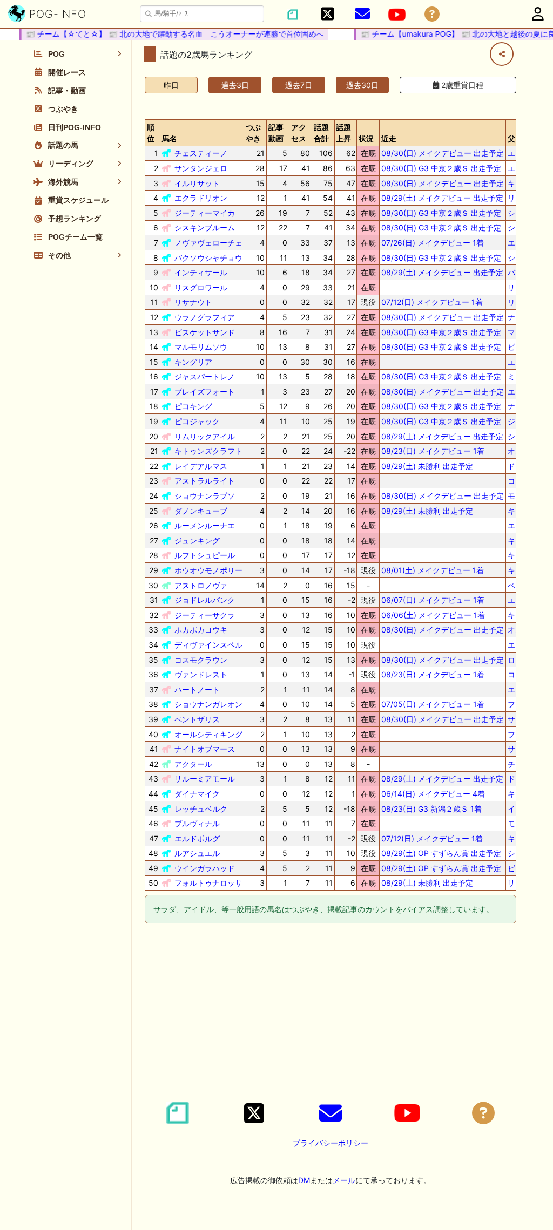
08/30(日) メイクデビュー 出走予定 (442, 153)
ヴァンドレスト (200, 674)
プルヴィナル (197, 823)
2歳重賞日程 (461, 85)
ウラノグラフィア (204, 317)
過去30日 (362, 85)
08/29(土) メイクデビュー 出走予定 (442, 197)
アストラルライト (204, 480)
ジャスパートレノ (204, 376)
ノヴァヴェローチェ (208, 242)
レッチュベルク (200, 808)
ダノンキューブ (200, 510)
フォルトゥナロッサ (208, 882)
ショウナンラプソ (204, 495)
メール (344, 1180)
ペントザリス (197, 719)
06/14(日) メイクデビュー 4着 (433, 793)
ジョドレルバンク (204, 599)
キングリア (193, 361)
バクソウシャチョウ (208, 257)
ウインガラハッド (204, 868)
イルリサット (197, 183)
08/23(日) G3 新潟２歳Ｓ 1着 (431, 808)
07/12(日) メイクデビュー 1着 (432, 302)
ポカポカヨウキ (200, 629)
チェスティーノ (200, 153)
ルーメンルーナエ (204, 525)
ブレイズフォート (204, 391)
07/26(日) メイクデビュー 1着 (432, 242)
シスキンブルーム (204, 227)
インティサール (200, 272)
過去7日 (298, 85)
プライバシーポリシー (330, 1142)
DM (304, 1180)
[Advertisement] (330, 1014)
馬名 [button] (169, 138)
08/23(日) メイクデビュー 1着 (432, 451)
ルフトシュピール (204, 555)
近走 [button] (388, 138)
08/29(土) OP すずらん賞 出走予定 (441, 853)
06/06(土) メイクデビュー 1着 (433, 615)
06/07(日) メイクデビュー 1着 (432, 599)
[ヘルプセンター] (432, 14)
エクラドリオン (200, 197)
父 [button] (511, 138)
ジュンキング (197, 540)
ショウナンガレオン (208, 704)
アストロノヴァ (200, 585)
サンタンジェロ (200, 168)
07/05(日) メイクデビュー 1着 (432, 704)
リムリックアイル (204, 436)
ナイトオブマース (204, 748)
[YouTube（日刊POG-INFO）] (397, 14)
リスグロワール (200, 287)
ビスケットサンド (204, 332)
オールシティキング (208, 734)
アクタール (193, 764)
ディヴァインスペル (208, 644)
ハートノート (197, 689)
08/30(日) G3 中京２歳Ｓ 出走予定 (441, 168)
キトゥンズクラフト (208, 451)
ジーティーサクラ (204, 615)
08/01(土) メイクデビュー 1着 (432, 570)
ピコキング (193, 406)
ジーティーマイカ (204, 213)
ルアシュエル (197, 853)
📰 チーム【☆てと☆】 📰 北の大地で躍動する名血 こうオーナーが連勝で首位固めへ (167, 33)
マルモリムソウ (200, 346)
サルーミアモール (204, 778)
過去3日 (235, 85)
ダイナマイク (197, 793)
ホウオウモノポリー (208, 570)
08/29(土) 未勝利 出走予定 (427, 466)
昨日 (171, 85)
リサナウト (193, 302)
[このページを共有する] (502, 54)
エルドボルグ (197, 838)
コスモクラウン (200, 659)
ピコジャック (197, 421)
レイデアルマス (200, 466)
